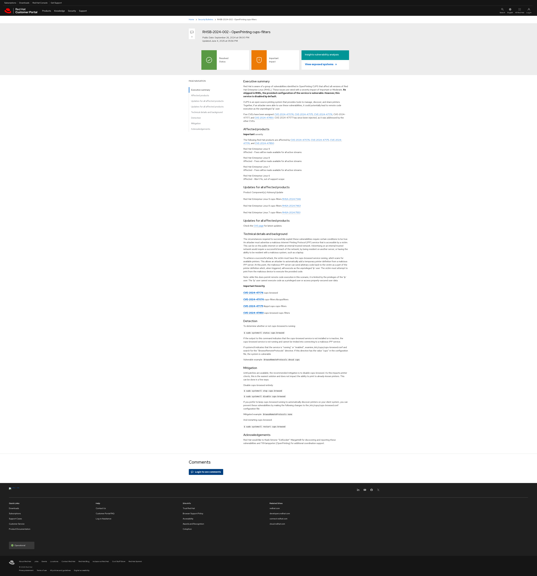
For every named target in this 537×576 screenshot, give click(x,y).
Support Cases (15, 518)
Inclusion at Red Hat (101, 561)
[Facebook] (371, 490)
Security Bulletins (205, 19)
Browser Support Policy (193, 513)
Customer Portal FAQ (105, 513)
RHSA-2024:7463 (291, 205)
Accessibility (188, 518)
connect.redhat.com (278, 518)
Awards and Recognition (193, 524)
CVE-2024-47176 (323, 114)
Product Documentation (19, 529)
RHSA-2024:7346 (291, 199)
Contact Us (101, 508)
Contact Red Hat (68, 561)
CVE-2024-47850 (264, 117)
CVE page (259, 225)
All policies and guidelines (60, 570)
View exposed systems (319, 64)
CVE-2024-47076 (284, 114)
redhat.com (275, 508)
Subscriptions (10, 3)
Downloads (24, 3)
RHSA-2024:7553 (291, 212)
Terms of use (42, 570)
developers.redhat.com (280, 513)
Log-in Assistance (103, 518)
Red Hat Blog (84, 561)
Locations (54, 561)
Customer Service (16, 524)
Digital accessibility (81, 570)
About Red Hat (25, 561)
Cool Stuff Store (118, 561)
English (510, 12)
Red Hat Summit (135, 561)
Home (191, 19)
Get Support (56, 3)
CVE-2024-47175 (304, 114)
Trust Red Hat (189, 508)
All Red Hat (519, 12)
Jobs (36, 561)
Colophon (187, 529)
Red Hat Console (40, 3)
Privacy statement (26, 570)
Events (44, 561)
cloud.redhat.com (277, 524)
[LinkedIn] (358, 490)
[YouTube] (365, 490)
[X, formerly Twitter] (378, 490)
